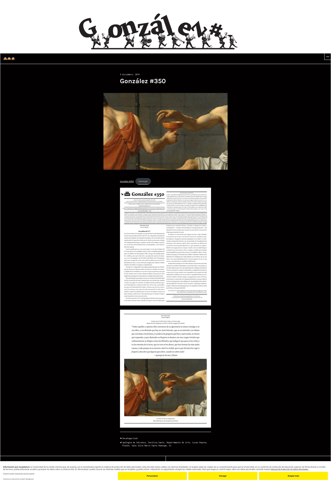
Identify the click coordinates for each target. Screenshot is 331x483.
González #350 (127, 181)
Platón (125, 445)
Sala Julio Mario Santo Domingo (149, 445)
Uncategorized (130, 438)
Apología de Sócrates (134, 442)
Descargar (143, 181)
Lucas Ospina (199, 442)
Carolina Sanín (156, 442)
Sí (170, 445)
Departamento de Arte (178, 442)
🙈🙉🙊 (9, 58)
